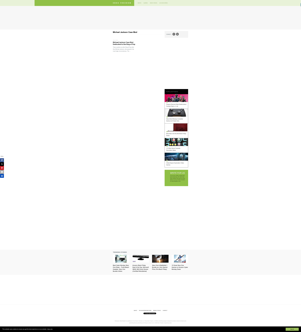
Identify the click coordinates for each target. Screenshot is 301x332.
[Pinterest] (2, 168)
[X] (2, 164)
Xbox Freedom (122, 3)
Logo (134, 3)
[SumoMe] (2, 176)
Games (146, 3)
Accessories (163, 3)
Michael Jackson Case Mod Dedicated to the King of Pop (124, 43)
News (139, 3)
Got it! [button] (292, 329)
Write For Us (177, 172)
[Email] (2, 172)
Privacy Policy (157, 310)
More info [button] (50, 329)
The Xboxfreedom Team (145, 310)
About (135, 310)
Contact (165, 310)
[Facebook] (2, 160)
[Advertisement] (150, 18)
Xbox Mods (153, 3)
